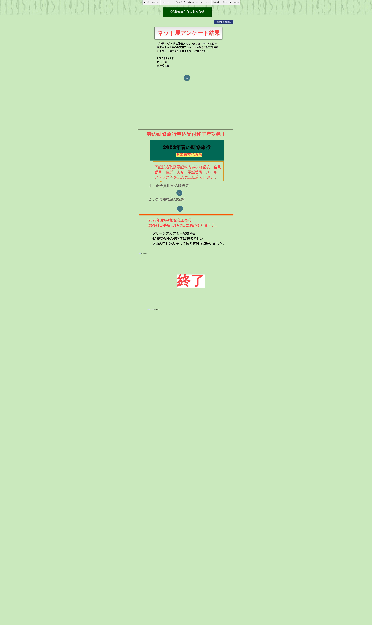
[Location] (187, 78)
